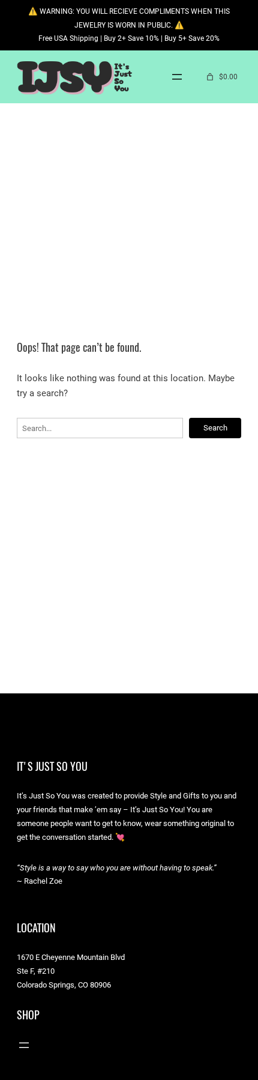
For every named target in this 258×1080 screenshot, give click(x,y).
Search (215, 427)
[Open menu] (177, 77)
